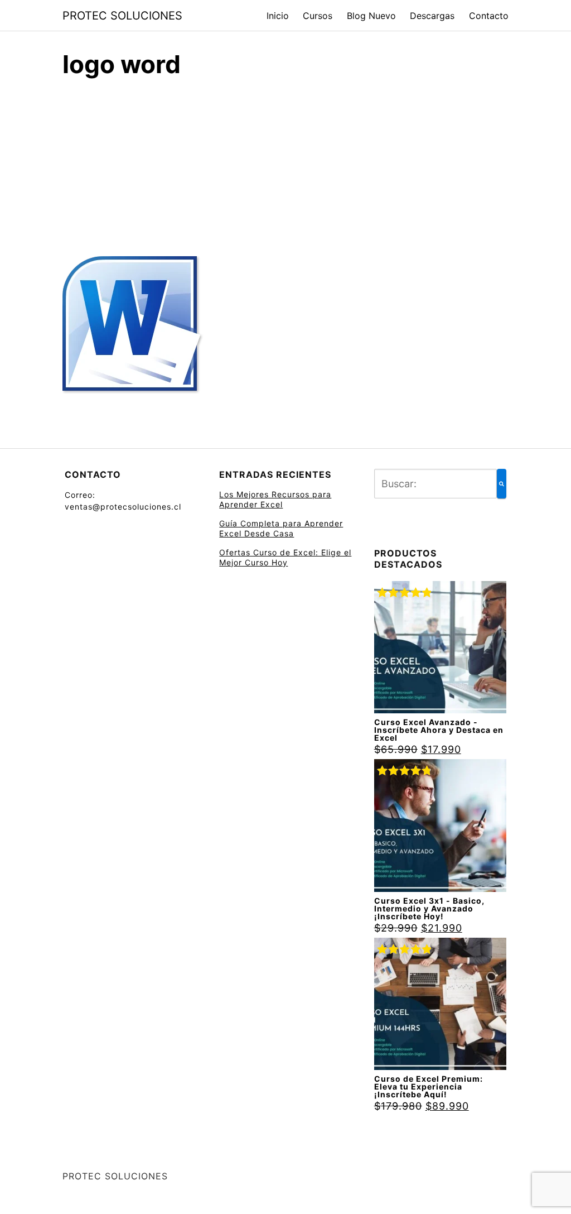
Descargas (432, 15)
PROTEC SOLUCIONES (122, 15)
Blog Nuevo (371, 15)
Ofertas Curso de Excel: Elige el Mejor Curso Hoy (285, 557)
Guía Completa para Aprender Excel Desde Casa (281, 528)
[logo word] (133, 331)
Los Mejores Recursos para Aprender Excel (275, 499)
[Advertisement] (285, 163)
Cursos (317, 15)
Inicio (278, 15)
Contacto (489, 15)
